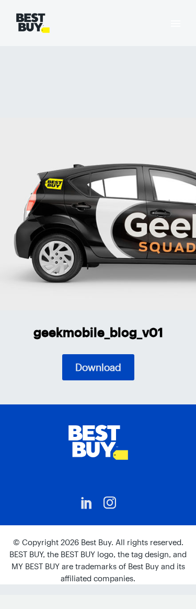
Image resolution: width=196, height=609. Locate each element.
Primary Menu (175, 23)
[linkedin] (86, 503)
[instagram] (109, 503)
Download (98, 367)
